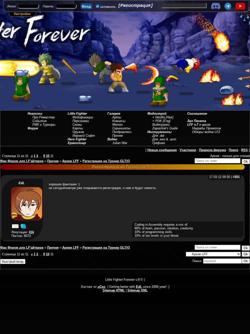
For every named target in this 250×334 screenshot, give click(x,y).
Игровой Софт (84, 135)
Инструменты (159, 132)
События (39, 121)
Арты (116, 117)
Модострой (157, 113)
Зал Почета (196, 121)
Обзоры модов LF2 (206, 132)
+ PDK (157, 121)
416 (31, 232)
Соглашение (197, 113)
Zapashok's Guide (165, 128)
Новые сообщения (162, 150)
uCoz (101, 287)
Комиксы (118, 121)
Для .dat (158, 135)
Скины (77, 124)
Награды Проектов (206, 128)
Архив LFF (70, 161)
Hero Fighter (77, 139)
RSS (244, 150)
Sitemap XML (137, 290)
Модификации (83, 117)
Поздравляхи (121, 132)
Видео (112, 139)
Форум (33, 128)
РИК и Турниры (43, 124)
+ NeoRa (158, 117)
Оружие (78, 132)
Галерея (113, 113)
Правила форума (212, 150)
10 (47, 156)
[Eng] (166, 121)
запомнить (108, 7)
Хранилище (77, 143)
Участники (188, 150)
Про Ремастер (43, 117)
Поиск (233, 150)
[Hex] (169, 117)
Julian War (119, 143)
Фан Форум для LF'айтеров (21, 161)
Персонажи (81, 121)
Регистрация (135, 5)
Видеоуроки (161, 124)
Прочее (117, 135)
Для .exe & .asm (164, 139)
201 (237, 177)
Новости (35, 113)
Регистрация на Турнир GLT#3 (106, 161)
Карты (78, 128)
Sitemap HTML (114, 290)
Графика (158, 143)
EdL (22, 183)
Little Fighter (77, 113)
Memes (117, 124)
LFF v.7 (192, 124)
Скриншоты (121, 128)
